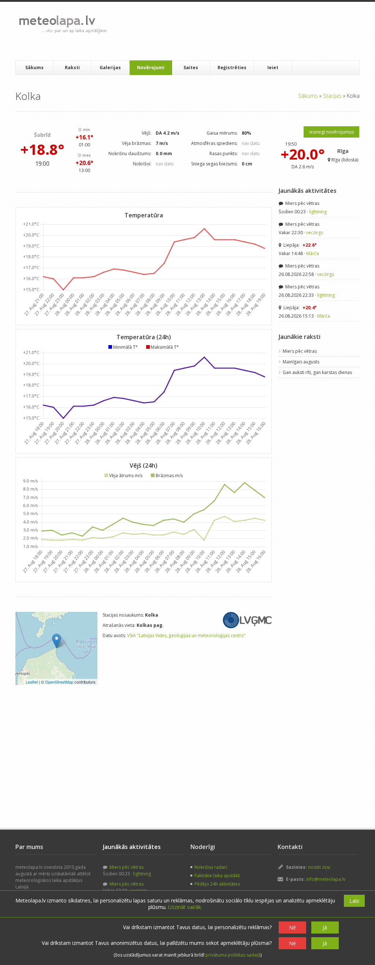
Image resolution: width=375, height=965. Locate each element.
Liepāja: (299, 245)
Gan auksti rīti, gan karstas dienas (317, 372)
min (86, 129)
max (86, 155)
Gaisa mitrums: (222, 133)
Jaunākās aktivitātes (308, 191)
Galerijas (110, 67)
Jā (325, 927)
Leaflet (32, 682)
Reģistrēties (232, 67)
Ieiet (272, 67)
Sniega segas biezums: (214, 164)
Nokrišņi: (142, 164)
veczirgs (314, 232)
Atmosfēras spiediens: (214, 143)
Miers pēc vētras (301, 203)
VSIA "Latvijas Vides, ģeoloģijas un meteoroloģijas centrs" (186, 635)
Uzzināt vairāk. (185, 907)
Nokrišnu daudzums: (129, 153)
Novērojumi (150, 67)
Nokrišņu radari (210, 867)
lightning (318, 212)
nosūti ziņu (319, 867)
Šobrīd (42, 135)
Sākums (34, 67)
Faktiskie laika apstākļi (217, 875)
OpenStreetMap (59, 682)
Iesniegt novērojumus (331, 132)
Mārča (312, 253)
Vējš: (146, 133)
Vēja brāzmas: (136, 143)
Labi (354, 900)
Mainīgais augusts (301, 362)
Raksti (72, 67)
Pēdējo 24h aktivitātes (217, 884)
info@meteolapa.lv (325, 879)
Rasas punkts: (223, 153)
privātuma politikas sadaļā (232, 955)
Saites (190, 67)
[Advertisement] (245, 31)
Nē (292, 927)
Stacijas (332, 95)
